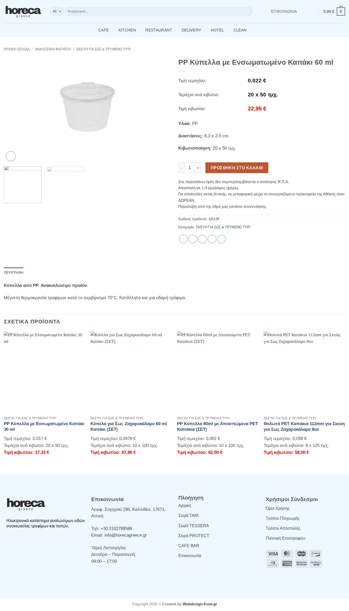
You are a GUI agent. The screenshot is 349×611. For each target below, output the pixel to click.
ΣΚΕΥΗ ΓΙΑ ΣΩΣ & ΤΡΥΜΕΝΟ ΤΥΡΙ (103, 49)
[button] (310, 11)
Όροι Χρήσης (278, 508)
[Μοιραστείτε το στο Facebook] (183, 239)
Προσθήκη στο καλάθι (237, 167)
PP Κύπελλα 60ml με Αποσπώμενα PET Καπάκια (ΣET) (217, 426)
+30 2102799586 (116, 528)
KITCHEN (127, 30)
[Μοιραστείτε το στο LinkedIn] (221, 239)
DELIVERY (191, 30)
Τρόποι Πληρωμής (283, 518)
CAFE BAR (188, 546)
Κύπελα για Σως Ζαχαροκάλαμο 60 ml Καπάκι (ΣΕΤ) (128, 426)
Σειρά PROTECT (193, 536)
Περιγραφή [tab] (13, 273)
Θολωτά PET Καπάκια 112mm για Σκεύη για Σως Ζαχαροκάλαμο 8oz (304, 426)
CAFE (103, 30)
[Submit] (247, 11)
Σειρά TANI (188, 515)
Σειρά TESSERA (193, 526)
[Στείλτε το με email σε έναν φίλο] (202, 239)
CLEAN (240, 30)
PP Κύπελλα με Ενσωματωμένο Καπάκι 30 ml (44, 426)
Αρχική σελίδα (17, 49)
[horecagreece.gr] (23, 11)
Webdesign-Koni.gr (200, 604)
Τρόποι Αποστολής (283, 528)
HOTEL (217, 30)
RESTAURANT (158, 30)
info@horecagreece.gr (125, 535)
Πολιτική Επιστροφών (285, 538)
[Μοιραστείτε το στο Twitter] (192, 239)
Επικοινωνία (284, 11)
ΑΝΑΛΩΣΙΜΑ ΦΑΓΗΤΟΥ (53, 49)
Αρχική (184, 505)
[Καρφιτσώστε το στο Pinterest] (211, 239)
